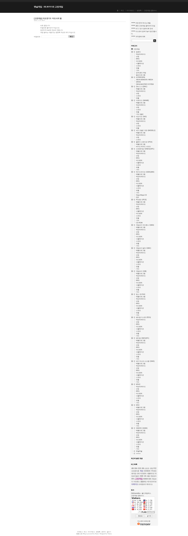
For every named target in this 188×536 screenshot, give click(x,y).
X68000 (145, 479)
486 (132, 468)
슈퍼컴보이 (142, 484)
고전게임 (139, 479)
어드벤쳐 (143, 473)
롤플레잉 (143, 482)
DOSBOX (147, 471)
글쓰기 (109, 532)
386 (143, 468)
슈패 (138, 473)
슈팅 (151, 468)
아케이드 (134, 484)
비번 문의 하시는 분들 (143, 23)
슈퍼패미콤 (135, 471)
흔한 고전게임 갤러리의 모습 (145, 26)
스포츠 (147, 468)
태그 (122, 10)
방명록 (139, 10)
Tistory (110, 533)
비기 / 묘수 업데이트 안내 (144, 28)
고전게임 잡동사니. (137, 496)
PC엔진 (153, 471)
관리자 (103, 532)
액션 (141, 471)
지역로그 (80, 532)
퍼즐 (148, 476)
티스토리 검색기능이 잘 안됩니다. (144, 33)
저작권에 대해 (140, 36)
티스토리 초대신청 (144, 521)
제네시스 (149, 484)
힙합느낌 (79, 533)
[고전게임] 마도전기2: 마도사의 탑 (48, 18)
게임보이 (153, 476)
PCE (154, 468)
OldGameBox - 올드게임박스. (141, 493)
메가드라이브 (151, 482)
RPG (133, 479)
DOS (139, 468)
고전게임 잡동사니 (150, 10)
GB (145, 476)
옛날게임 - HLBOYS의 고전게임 (48, 7)
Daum (97, 533)
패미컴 (133, 473)
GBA (135, 468)
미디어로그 (130, 10)
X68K (141, 476)
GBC (149, 479)
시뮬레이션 (150, 473)
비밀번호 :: (37, 37)
